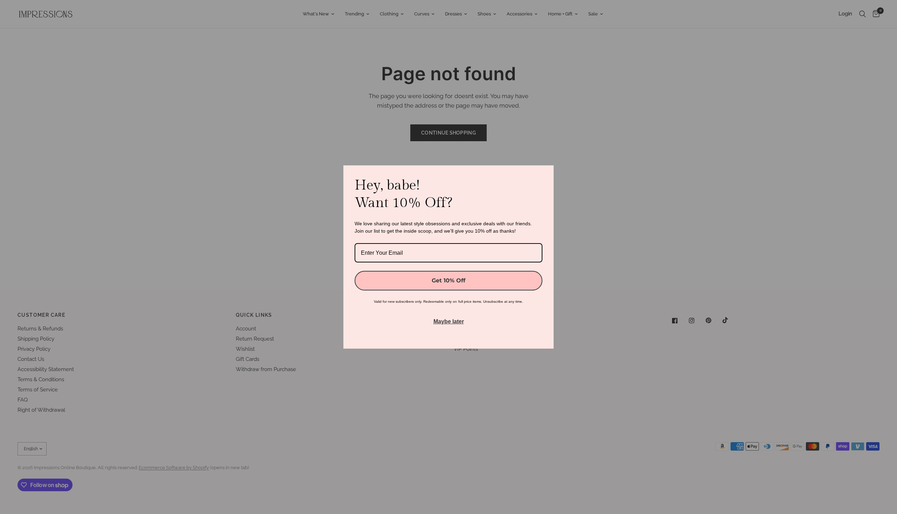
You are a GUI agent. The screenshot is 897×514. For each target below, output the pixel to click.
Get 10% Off (448, 280)
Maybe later (448, 321)
